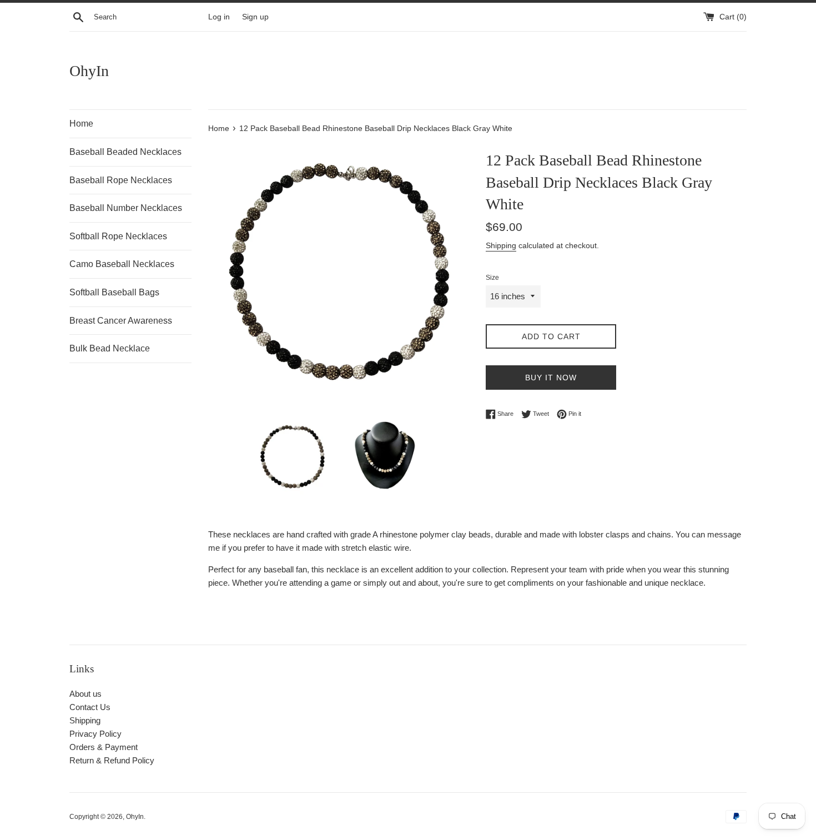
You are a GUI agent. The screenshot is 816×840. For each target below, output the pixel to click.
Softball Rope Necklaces (118, 236)
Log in (219, 17)
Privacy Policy (95, 733)
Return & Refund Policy (111, 760)
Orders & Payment (103, 747)
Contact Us (89, 707)
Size (492, 277)
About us (85, 693)
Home (81, 123)
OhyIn (89, 70)
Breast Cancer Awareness (120, 320)
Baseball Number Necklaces (125, 208)
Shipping (501, 245)
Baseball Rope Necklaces (120, 180)
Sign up (255, 17)
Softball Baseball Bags (114, 292)
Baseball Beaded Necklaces (125, 152)
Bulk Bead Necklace (109, 348)
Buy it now (551, 377)
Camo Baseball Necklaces (121, 264)
